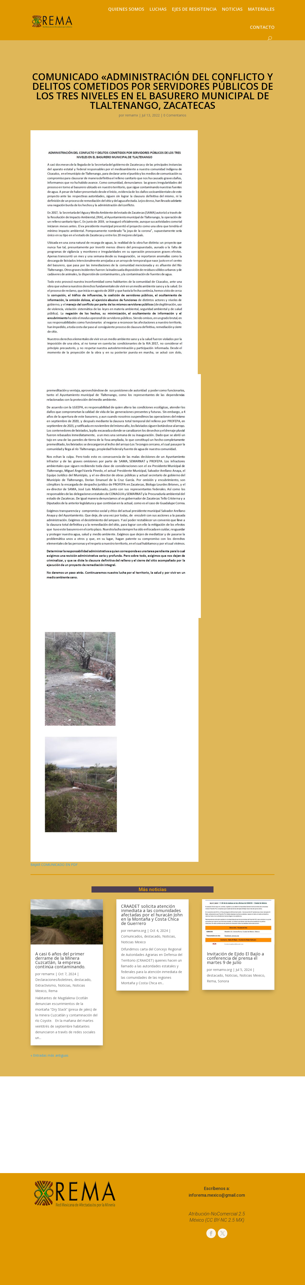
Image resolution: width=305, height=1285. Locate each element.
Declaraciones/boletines (53, 979)
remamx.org (136, 930)
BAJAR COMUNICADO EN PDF (54, 864)
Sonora (223, 981)
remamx (131, 115)
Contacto (262, 27)
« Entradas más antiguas (49, 1055)
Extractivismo (45, 985)
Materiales (261, 9)
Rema (52, 991)
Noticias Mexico (133, 942)
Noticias (232, 9)
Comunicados (131, 936)
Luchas (158, 9)
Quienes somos (126, 9)
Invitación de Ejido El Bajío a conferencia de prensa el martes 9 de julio (235, 958)
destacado (82, 979)
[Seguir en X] (222, 1233)
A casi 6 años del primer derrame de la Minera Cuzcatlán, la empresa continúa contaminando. (60, 960)
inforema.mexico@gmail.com (217, 1195)
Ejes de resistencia (194, 9)
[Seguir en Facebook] (211, 1233)
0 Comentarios (174, 115)
